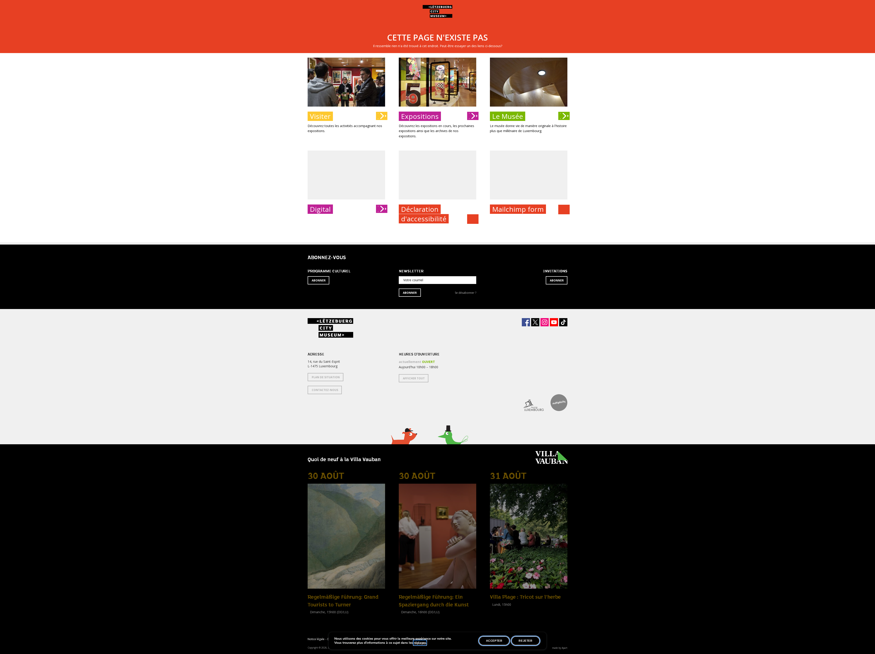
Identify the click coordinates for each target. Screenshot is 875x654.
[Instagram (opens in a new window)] (544, 322)
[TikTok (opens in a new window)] (563, 322)
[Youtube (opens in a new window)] (554, 322)
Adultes (496, 615)
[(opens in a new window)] (530, 402)
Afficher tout (414, 378)
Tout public (317, 622)
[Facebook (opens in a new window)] (526, 322)
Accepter (494, 640)
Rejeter (525, 640)
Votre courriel (413, 280)
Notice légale (316, 639)
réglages (420, 643)
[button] (404, 442)
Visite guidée (317, 617)
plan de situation (326, 377)
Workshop (497, 609)
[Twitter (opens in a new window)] (535, 322)
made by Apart (559, 647)
